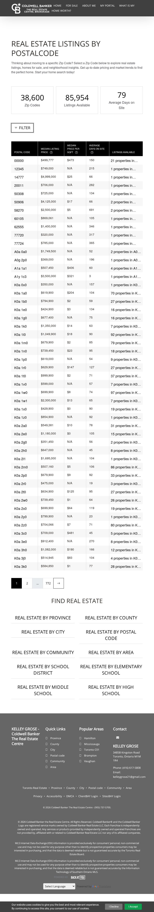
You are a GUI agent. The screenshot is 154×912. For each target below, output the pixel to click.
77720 (19, 235)
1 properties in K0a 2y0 (125, 516)
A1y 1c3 (20, 276)
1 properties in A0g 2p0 (125, 259)
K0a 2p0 (20, 475)
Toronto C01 (91, 749)
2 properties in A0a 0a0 (125, 251)
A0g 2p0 (20, 259)
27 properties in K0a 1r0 (126, 367)
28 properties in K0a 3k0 (126, 566)
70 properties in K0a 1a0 (126, 293)
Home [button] (58, 5)
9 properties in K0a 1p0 (125, 359)
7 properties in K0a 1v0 (125, 384)
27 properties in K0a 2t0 (126, 491)
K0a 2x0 (20, 508)
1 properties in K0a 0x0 (125, 284)
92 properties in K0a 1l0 (126, 334)
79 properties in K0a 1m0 (126, 342)
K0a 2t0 (20, 491)
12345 (19, 168)
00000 (19, 160)
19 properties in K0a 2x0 (126, 508)
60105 (19, 218)
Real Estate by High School (111, 690)
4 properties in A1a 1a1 (125, 268)
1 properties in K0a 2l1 (125, 458)
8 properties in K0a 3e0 (125, 541)
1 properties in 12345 (121, 168)
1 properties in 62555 (121, 226)
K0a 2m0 (21, 466)
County (54, 744)
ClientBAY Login (88, 796)
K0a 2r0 (20, 483)
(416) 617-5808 (131, 767)
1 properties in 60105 (121, 218)
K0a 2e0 (20, 433)
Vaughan (89, 761)
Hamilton (90, 738)
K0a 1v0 (20, 384)
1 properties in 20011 (121, 185)
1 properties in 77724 (121, 243)
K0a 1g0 (20, 317)
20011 (19, 185)
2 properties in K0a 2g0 (125, 442)
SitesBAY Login (111, 796)
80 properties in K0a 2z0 (126, 525)
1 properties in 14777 (121, 177)
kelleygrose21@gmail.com (129, 777)
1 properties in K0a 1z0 (125, 417)
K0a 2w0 (20, 500)
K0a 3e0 (20, 541)
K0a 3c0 (20, 533)
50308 (19, 193)
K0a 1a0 (20, 293)
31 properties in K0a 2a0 (126, 425)
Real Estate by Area (111, 652)
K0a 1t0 (20, 375)
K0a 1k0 (20, 326)
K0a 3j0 (20, 558)
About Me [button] (89, 5)
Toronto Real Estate (35, 788)
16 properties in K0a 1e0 (126, 309)
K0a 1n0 (20, 350)
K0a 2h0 (20, 450)
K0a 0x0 (20, 284)
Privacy (37, 796)
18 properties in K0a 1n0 (126, 351)
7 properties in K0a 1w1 (125, 400)
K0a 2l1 (20, 458)
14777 (19, 177)
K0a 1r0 (20, 367)
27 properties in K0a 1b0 (126, 301)
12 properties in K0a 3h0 (126, 549)
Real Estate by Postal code (111, 635)
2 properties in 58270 (121, 210)
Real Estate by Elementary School (111, 669)
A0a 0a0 (20, 251)
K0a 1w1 (20, 400)
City (52, 749)
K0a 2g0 (20, 442)
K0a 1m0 (21, 342)
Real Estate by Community (43, 652)
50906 (19, 201)
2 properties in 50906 (121, 201)
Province (55, 738)
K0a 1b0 (20, 301)
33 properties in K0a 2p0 (126, 475)
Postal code (57, 755)
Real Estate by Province (43, 618)
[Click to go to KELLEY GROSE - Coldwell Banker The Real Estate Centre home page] (32, 8)
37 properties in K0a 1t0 (126, 375)
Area (53, 767)
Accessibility (54, 796)
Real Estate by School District (43, 669)
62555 (19, 226)
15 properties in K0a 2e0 (126, 433)
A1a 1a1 (20, 268)
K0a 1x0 (20, 408)
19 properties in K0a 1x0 (126, 409)
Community (57, 761)
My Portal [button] (108, 5)
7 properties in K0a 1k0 (125, 326)
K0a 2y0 (20, 516)
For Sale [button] (72, 5)
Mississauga (92, 744)
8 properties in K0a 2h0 (125, 450)
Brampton (90, 755)
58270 (19, 210)
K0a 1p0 (20, 359)
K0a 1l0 (20, 334)
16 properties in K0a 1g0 (126, 317)
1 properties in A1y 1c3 (125, 276)
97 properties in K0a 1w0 (126, 392)
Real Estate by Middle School (43, 690)
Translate (105, 886)
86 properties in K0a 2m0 (126, 467)
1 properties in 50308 (121, 193)
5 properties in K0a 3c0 (125, 533)
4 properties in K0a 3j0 (125, 558)
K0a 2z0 (20, 524)
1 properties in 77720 (121, 235)
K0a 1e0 (20, 309)
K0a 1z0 (20, 417)
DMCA (70, 796)
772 (48, 583)
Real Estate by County (111, 618)
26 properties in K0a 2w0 (126, 500)
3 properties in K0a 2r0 (125, 483)
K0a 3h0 (20, 549)
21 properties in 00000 (122, 160)
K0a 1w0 (20, 392)
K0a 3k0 (20, 566)
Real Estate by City (43, 632)
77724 (19, 243)
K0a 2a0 (20, 425)
